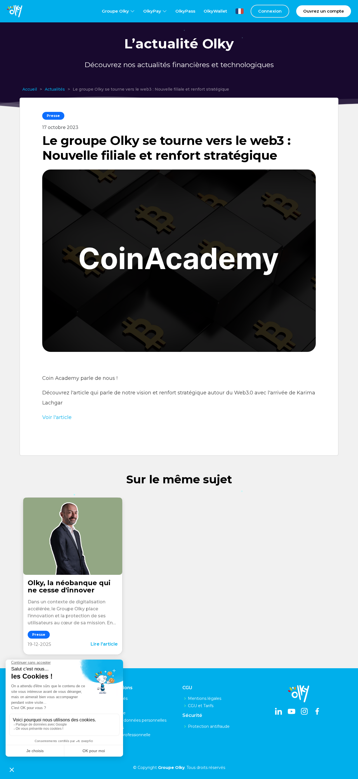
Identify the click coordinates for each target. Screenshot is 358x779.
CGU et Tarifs (200, 706)
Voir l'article (57, 417)
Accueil (29, 89)
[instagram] (304, 712)
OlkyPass (185, 11)
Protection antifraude (209, 726)
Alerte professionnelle (129, 735)
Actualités (55, 89)
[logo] (14, 11)
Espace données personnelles (137, 720)
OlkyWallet (215, 11)
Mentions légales (204, 698)
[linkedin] (279, 712)
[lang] (235, 11)
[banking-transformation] (72, 536)
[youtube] (291, 712)
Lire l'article (104, 644)
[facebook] (317, 712)
